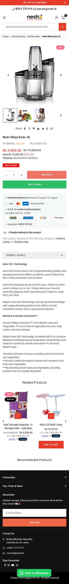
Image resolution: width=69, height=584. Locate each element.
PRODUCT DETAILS (15, 255)
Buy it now (34, 184)
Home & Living (18, 36)
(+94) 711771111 (15, 547)
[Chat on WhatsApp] (34, 573)
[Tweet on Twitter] (29, 128)
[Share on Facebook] (25, 128)
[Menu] (4, 17)
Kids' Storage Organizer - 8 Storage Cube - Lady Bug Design (18, 426)
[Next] (61, 75)
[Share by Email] (51, 128)
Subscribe (34, 522)
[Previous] (8, 75)
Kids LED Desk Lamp (51, 424)
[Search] (62, 27)
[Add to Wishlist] (51, 416)
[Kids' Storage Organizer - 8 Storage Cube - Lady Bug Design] (18, 405)
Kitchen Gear (34, 36)
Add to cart (51, 444)
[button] (63, 17)
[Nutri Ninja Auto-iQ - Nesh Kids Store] (25, 115)
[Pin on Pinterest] (34, 128)
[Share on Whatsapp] (47, 128)
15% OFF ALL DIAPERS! (34, 2)
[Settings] (56, 17)
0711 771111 (24, 9)
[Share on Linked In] (38, 128)
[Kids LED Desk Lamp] (51, 405)
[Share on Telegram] (42, 128)
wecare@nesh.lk (15, 553)
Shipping (7, 158)
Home (5, 36)
